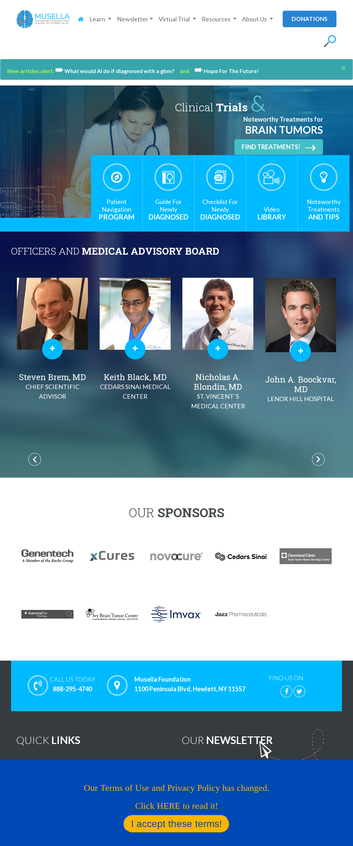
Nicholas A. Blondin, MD (218, 390)
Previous (34, 459)
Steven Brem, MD (52, 385)
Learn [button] (97, 19)
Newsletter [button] (132, 19)
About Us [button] (255, 19)
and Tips (324, 209)
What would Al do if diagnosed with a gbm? (117, 71)
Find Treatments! (271, 147)
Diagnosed (168, 209)
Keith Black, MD (135, 385)
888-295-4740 (72, 684)
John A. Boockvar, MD (300, 388)
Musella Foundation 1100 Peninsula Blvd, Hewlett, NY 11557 (189, 684)
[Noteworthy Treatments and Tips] (323, 177)
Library (272, 213)
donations (309, 18)
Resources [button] (217, 19)
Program (116, 209)
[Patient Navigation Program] (116, 177)
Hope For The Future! (226, 71)
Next (318, 459)
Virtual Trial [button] (175, 19)
